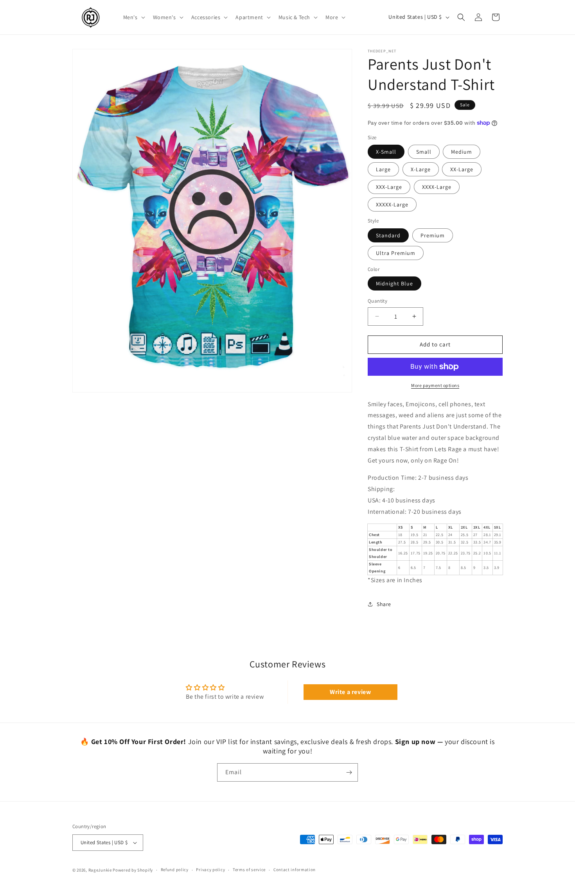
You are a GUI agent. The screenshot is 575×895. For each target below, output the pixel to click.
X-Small (386, 151)
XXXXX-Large (392, 204)
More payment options (435, 385)
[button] (133, 17)
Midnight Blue (394, 283)
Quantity (377, 301)
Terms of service (249, 869)
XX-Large (461, 169)
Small (423, 151)
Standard (388, 235)
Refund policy (175, 869)
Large (383, 169)
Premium (432, 235)
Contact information (294, 869)
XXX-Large (389, 186)
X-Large (421, 169)
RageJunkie (100, 870)
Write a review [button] (350, 692)
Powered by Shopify (133, 870)
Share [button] (384, 604)
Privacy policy (210, 869)
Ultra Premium (395, 252)
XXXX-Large (436, 186)
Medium (461, 151)
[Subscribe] (349, 772)
